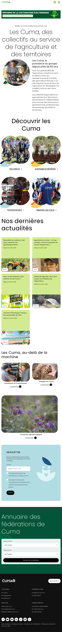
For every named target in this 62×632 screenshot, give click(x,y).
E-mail (9, 464)
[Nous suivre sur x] (29, 619)
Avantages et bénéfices (45, 169)
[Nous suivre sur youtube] (7, 619)
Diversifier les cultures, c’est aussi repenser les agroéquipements (14, 242)
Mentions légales (5, 624)
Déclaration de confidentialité (32, 624)
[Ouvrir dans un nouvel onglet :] (31, 14)
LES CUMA (4, 603)
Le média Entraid (36, 595)
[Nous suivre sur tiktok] (20, 619)
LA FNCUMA (5, 589)
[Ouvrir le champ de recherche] (54, 2)
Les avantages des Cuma (8, 609)
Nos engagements (6, 595)
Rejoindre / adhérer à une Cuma (9, 611)
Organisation (7, 550)
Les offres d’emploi (37, 611)
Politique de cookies (17, 624)
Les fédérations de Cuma (38, 592)
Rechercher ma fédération (31, 560)
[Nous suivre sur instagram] (12, 619)
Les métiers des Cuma (37, 609)
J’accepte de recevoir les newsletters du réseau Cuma (18, 474)
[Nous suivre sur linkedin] (16, 619)
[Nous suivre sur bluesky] (25, 619)
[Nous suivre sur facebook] (3, 619)
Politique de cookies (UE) (48, 624)
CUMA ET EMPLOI (37, 603)
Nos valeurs (14, 169)
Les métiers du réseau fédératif (40, 606)
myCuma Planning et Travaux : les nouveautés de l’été (15, 314)
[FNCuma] (6, 2)
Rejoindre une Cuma (45, 210)
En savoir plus (14, 386)
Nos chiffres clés (5, 598)
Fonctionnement (14, 210)
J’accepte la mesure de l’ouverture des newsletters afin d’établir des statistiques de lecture (19, 483)
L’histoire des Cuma (6, 606)
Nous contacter (54, 581)
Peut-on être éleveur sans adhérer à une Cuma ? (13, 277)
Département (7, 541)
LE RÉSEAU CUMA (37, 589)
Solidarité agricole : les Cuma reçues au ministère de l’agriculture (45, 278)
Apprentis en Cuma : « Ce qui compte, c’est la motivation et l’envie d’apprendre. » (46, 242)
